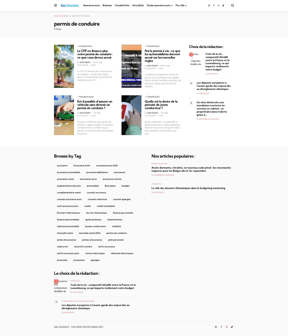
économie (62, 260)
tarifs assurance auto (68, 253)
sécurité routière (83, 246)
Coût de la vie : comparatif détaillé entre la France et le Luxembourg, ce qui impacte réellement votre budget (218, 61)
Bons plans (110, 185)
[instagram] (218, 5)
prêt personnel (116, 239)
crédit (87, 206)
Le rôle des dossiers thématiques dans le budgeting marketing (188, 188)
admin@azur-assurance (209, 119)
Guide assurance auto (158, 5)
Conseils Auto (122, 5)
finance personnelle (123, 212)
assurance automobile (68, 172)
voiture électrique (95, 253)
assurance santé (65, 179)
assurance (62, 165)
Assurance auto (91, 5)
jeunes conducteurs (95, 226)
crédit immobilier (106, 206)
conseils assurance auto (69, 199)
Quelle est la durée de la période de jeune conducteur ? (161, 104)
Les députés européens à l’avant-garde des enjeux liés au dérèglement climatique (214, 86)
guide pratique (93, 219)
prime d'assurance (66, 239)
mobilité (116, 226)
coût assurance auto (67, 206)
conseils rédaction (97, 199)
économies (79, 260)
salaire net (62, 246)
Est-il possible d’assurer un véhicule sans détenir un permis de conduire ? (94, 104)
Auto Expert (85, 62)
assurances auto (88, 179)
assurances (119, 172)
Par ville (180, 5)
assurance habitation (97, 172)
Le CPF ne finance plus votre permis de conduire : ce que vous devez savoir (95, 54)
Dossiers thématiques (68, 212)
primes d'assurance (92, 239)
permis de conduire (116, 233)
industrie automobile (68, 226)
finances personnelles (68, 219)
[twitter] (209, 5)
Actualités (138, 5)
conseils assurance (96, 192)
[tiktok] (223, 5)
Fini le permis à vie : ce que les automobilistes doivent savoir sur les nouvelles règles (162, 56)
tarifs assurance (106, 246)
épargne (95, 260)
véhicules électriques (122, 253)
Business (107, 5)
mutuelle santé (65, 233)
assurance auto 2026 (107, 165)
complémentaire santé (69, 192)
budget (126, 185)
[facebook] (214, 5)
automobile (93, 185)
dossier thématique (96, 212)
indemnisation (114, 219)
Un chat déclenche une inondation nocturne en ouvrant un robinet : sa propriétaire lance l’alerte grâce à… (212, 108)
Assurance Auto (82, 165)
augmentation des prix (69, 185)
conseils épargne (121, 199)
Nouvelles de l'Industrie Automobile (79, 301)
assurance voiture (112, 179)
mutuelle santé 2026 (89, 233)
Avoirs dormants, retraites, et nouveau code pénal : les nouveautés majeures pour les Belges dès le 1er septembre (191, 169)
